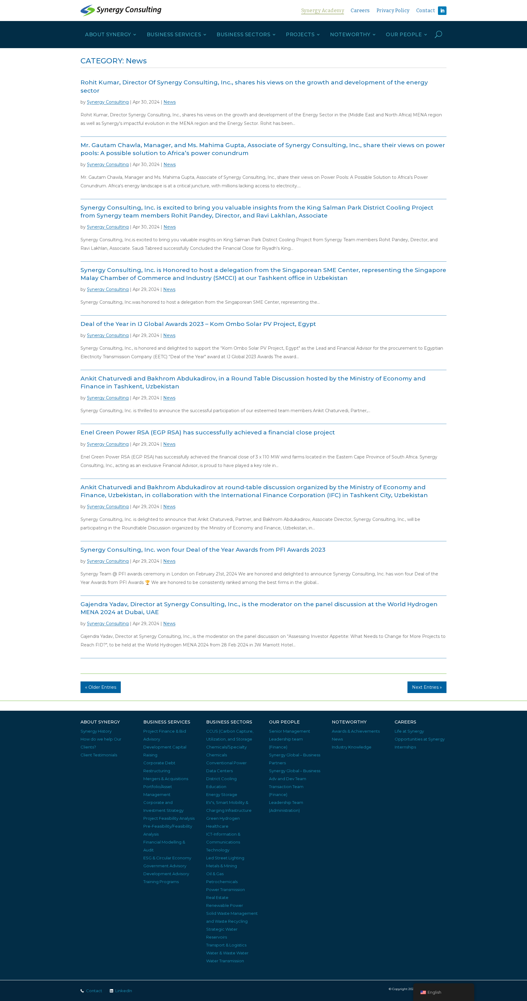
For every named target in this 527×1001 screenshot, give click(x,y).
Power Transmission (225, 889)
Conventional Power (226, 762)
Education (216, 786)
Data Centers (219, 770)
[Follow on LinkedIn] (442, 10)
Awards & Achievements (356, 731)
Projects (300, 34)
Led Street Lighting (225, 857)
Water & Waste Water (227, 952)
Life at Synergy (409, 731)
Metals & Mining (221, 865)
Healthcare (217, 826)
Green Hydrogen (223, 818)
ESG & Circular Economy (167, 857)
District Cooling (221, 778)
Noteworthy (350, 34)
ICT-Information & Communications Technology (223, 842)
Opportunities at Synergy (420, 739)
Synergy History (96, 731)
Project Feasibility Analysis (169, 818)
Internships (405, 747)
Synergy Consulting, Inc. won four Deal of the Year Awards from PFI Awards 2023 (203, 549)
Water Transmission (225, 960)
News (169, 102)
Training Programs (161, 881)
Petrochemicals (222, 881)
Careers (360, 10)
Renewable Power (224, 905)
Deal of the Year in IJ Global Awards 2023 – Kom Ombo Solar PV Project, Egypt (198, 323)
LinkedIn (123, 990)
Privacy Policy (393, 10)
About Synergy (108, 34)
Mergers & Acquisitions (165, 778)
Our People (404, 34)
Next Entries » (427, 687)
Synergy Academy (322, 10)
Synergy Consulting (108, 102)
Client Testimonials (99, 754)
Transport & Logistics (226, 945)
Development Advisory (166, 873)
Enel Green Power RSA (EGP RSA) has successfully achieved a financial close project (208, 432)
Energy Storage (221, 794)
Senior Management (289, 731)
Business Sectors (243, 34)
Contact (425, 10)
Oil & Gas (215, 873)
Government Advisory (164, 865)
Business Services (174, 34)
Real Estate (217, 897)
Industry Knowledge (351, 747)
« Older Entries (100, 687)
